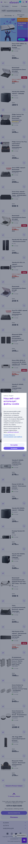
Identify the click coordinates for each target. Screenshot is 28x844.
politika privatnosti (13, 432)
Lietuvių (6, 395)
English (11, 395)
